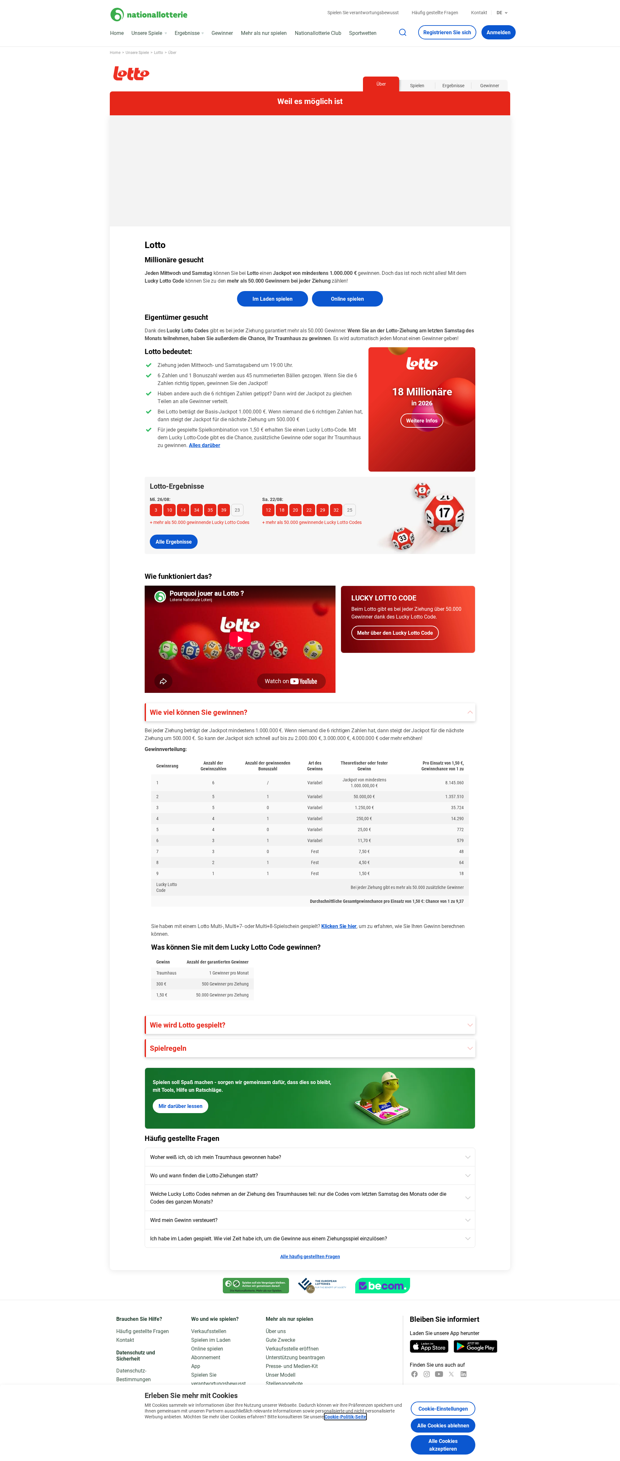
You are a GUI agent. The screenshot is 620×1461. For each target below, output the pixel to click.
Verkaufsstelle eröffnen (292, 1348)
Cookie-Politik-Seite (345, 1417)
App (195, 1365)
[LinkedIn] (464, 1374)
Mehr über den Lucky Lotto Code (395, 632)
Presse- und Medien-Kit (292, 1365)
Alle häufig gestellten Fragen (310, 1256)
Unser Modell (280, 1374)
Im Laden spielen (273, 298)
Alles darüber (204, 445)
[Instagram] (427, 1374)
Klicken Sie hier (338, 926)
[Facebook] (414, 1374)
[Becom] (382, 1285)
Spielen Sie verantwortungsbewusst (363, 12)
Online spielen (347, 298)
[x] (451, 1374)
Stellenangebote (284, 1383)
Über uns (276, 1331)
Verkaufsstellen (208, 1331)
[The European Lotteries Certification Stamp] (322, 1285)
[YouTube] (439, 1374)
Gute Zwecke (280, 1339)
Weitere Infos (422, 420)
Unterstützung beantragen (295, 1357)
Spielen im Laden (211, 1339)
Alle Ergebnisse (174, 541)
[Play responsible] (256, 1285)
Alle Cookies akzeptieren (443, 1444)
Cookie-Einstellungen (443, 1408)
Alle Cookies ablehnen (443, 1425)
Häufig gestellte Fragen (435, 12)
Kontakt (479, 12)
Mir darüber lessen (180, 1105)
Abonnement (205, 1357)
